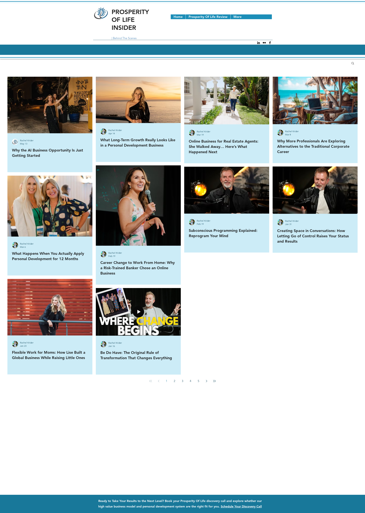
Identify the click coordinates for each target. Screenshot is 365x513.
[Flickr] (264, 43)
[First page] (150, 381)
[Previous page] (158, 381)
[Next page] (206, 381)
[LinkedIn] (258, 43)
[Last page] (214, 381)
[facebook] (270, 43)
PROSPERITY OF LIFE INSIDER (130, 19)
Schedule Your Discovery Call (241, 506)
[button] (353, 64)
